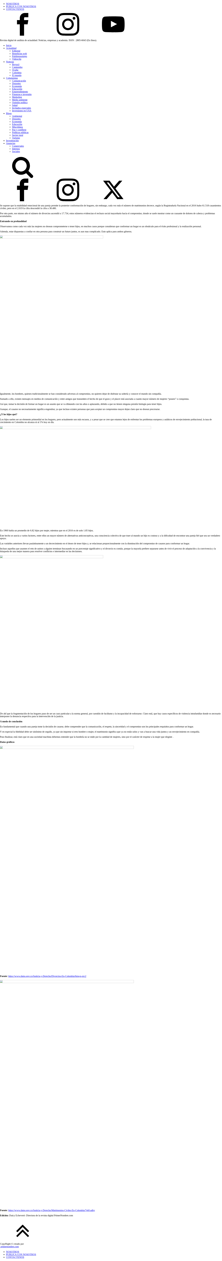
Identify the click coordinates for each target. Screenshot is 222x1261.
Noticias (10, 61)
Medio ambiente (19, 99)
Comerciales (18, 146)
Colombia (16, 72)
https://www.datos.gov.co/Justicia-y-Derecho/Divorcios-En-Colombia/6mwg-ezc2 (47, 976)
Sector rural (17, 135)
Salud (15, 105)
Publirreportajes (19, 56)
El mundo (16, 75)
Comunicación (19, 80)
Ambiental (17, 116)
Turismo (16, 138)
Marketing (17, 97)
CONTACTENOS (15, 9)
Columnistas (12, 78)
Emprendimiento (20, 91)
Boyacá (15, 64)
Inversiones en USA (21, 110)
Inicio (8, 45)
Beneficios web (19, 53)
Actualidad (11, 48)
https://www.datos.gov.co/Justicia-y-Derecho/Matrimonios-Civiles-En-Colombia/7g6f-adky (51, 1210)
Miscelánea (17, 127)
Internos (16, 148)
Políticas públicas (20, 132)
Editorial (16, 51)
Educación (17, 89)
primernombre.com (9, 1246)
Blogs (9, 113)
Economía (17, 86)
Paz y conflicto (19, 129)
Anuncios (10, 143)
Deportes (16, 83)
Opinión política (19, 102)
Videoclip (16, 59)
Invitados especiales (21, 108)
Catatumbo (17, 67)
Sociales (16, 151)
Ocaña (15, 70)
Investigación (12, 140)
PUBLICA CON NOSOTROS (21, 6)
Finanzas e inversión (22, 94)
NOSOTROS (12, 3)
